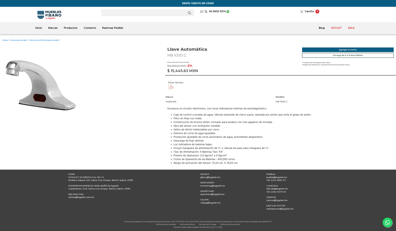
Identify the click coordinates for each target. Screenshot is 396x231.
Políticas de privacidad (166, 224)
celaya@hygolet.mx (210, 202)
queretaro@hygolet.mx (212, 194)
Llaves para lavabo (18, 40)
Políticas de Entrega (207, 224)
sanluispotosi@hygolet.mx (279, 208)
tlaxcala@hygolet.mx (277, 188)
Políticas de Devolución (230, 224)
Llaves (5, 40)
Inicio (38, 27)
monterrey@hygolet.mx (212, 185)
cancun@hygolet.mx (276, 200)
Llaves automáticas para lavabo (44, 40)
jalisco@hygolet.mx (210, 177)
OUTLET (336, 27)
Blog (322, 27)
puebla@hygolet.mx (276, 177)
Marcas (53, 27)
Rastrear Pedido (112, 27)
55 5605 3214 (217, 11)
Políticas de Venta (187, 224)
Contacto (90, 27)
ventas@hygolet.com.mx (81, 197)
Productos (70, 27)
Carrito (309, 11)
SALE (351, 27)
